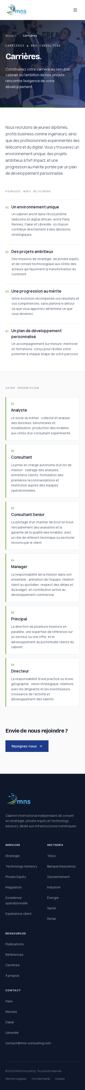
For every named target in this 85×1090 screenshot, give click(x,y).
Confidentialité (41, 1079)
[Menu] (75, 10)
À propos (12, 975)
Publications (14, 944)
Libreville (12, 1032)
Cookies (60, 1079)
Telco (51, 856)
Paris (9, 1001)
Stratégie (12, 856)
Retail (51, 918)
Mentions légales (15, 1079)
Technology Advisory (21, 866)
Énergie (53, 897)
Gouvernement (58, 877)
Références (14, 954)
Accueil (11, 36)
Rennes (11, 1011)
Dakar (9, 1022)
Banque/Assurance (61, 866)
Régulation (13, 887)
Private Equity (15, 877)
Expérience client (18, 913)
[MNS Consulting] (16, 10)
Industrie (54, 887)
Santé (51, 908)
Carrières (12, 965)
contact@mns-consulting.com (28, 1043)
